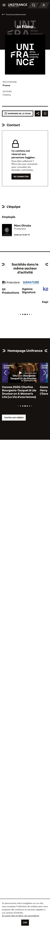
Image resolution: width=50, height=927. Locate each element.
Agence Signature (28, 290)
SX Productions (10, 291)
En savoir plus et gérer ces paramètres (20, 915)
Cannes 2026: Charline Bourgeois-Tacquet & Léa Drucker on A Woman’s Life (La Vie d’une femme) (19, 392)
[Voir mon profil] (43, 5)
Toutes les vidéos (14, 417)
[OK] (25, 922)
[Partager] (38, 113)
